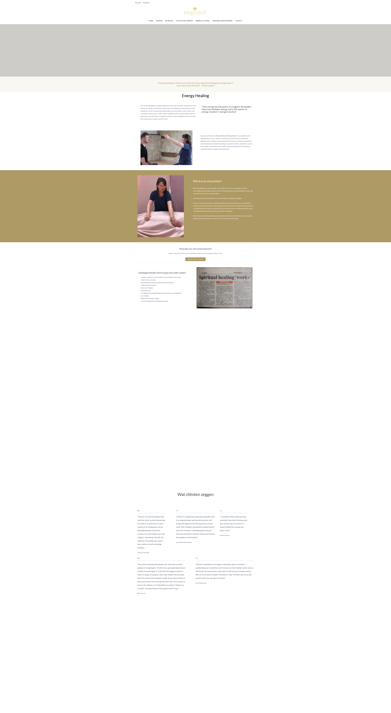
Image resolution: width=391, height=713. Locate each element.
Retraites (169, 21)
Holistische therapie (184, 21)
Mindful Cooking (202, 21)
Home (151, 21)
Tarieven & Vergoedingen (222, 21)
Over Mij (159, 21)
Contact (238, 21)
